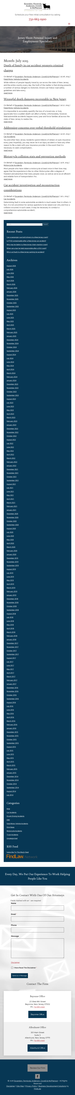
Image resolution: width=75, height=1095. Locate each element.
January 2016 (11, 728)
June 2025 (10, 318)
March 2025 (11, 329)
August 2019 (11, 569)
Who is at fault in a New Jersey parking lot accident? (25, 252)
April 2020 (10, 543)
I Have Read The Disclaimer (25, 968)
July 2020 (10, 532)
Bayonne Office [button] (37, 1014)
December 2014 (12, 776)
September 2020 (13, 525)
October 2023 (12, 392)
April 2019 (10, 584)
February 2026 (12, 288)
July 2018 (10, 617)
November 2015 (12, 736)
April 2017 (10, 673)
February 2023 (12, 421)
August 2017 (11, 658)
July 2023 (10, 403)
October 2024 (12, 347)
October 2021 (12, 477)
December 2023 (12, 384)
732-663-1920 (37, 19)
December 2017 (12, 643)
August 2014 (11, 791)
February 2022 (12, 462)
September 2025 (13, 306)
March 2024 (11, 373)
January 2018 (11, 639)
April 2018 (10, 628)
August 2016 (11, 702)
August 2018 (11, 614)
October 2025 (12, 303)
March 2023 (11, 417)
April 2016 (10, 717)
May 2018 (10, 625)
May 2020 (10, 540)
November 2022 (12, 432)
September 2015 (13, 743)
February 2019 (12, 591)
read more (8, 93)
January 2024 (11, 380)
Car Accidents (9, 137)
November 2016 (12, 691)
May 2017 (10, 669)
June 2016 (10, 710)
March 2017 (11, 676)
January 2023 (11, 425)
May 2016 (10, 713)
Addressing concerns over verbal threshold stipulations (37, 127)
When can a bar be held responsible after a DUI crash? (26, 248)
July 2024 (10, 358)
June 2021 (10, 491)
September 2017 (13, 654)
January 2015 (11, 773)
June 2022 (10, 447)
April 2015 (10, 762)
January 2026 (11, 292)
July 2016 (10, 706)
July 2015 (10, 750)
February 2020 (12, 551)
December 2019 (12, 558)
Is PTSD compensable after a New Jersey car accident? (26, 241)
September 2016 (13, 699)
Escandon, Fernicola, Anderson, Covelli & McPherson (37, 77)
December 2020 (12, 514)
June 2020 (10, 536)
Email (14, 914)
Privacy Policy (31, 1086)
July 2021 (10, 488)
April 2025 (10, 325)
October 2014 (12, 784)
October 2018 (12, 606)
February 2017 (12, 680)
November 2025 (12, 299)
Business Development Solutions (52, 1086)
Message (15, 936)
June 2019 (10, 577)
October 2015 (12, 739)
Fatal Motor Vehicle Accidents (16, 79)
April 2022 (10, 454)
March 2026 (11, 284)
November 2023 (12, 388)
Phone (14, 925)
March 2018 (11, 632)
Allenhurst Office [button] (37, 1048)
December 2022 (12, 429)
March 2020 (11, 547)
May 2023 (10, 410)
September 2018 (13, 610)
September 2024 (13, 351)
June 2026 (10, 273)
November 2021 (12, 473)
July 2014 (10, 795)
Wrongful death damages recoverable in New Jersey (35, 99)
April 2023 (10, 414)
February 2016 (12, 725)
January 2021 (11, 510)
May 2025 (10, 321)
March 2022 (11, 458)
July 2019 (10, 573)
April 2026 (10, 281)
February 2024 (12, 377)
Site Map (20, 1086)
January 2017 (11, 684)
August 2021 (11, 484)
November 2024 (12, 343)
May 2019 (10, 580)
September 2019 (13, 565)
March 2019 (11, 588)
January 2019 (11, 595)
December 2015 (12, 732)
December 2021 (12, 469)
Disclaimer (15, 962)
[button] (69, 23)
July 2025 (10, 314)
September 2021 (13, 480)
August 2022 (11, 440)
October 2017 (12, 651)
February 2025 (12, 332)
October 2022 (12, 436)
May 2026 (10, 277)
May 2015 (10, 758)
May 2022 (10, 451)
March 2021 (11, 503)
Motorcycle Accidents (13, 165)
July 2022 (10, 443)
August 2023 (11, 399)
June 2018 (10, 621)
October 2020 (12, 521)
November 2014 (12, 780)
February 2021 (12, 506)
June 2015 (10, 754)
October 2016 (12, 695)
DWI (8, 820)
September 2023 (13, 395)
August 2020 (11, 528)
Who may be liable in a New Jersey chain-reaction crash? (27, 244)
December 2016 (12, 688)
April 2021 (10, 499)
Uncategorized (12, 838)
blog (8, 809)
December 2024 (12, 340)
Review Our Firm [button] (37, 1068)
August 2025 (11, 310)
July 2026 (10, 269)
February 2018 (12, 636)
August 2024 (11, 355)
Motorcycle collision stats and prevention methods (35, 156)
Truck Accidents (12, 835)
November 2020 (12, 517)
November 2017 (12, 647)
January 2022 (11, 466)
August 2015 (11, 747)
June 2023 (10, 406)
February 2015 (12, 769)
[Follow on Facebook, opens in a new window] (37, 1076)
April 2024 (10, 369)
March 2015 (11, 765)
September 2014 (13, 787)
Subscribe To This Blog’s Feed (18, 852)
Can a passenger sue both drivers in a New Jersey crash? (27, 237)
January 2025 (11, 336)
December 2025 (12, 295)
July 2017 (10, 662)
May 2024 (10, 366)
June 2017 (10, 665)
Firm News (10, 827)
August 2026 (11, 266)
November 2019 (12, 562)
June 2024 (10, 362)
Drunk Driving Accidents (15, 816)
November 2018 (12, 602)
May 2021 (10, 495)
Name (13, 903)
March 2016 (11, 721)
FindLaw (37, 1089)
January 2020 (11, 554)
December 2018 (12, 599)
